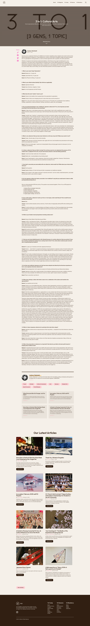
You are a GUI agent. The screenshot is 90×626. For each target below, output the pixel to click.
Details (67, 606)
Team (49, 609)
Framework (59, 608)
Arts (50, 384)
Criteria (67, 607)
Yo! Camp (66, 2)
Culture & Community (41, 384)
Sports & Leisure (26, 387)
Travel (24, 384)
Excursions (59, 607)
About (54, 2)
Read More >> (25, 400)
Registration (50, 612)
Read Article (20, 469)
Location (49, 607)
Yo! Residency (79, 2)
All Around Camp (51, 606)
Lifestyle (31, 384)
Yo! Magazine (60, 2)
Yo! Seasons (72, 2)
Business (57, 384)
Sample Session (60, 606)
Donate (49, 613)
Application (68, 608)
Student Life (64, 384)
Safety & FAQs (50, 608)
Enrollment (59, 612)
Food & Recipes (37, 387)
